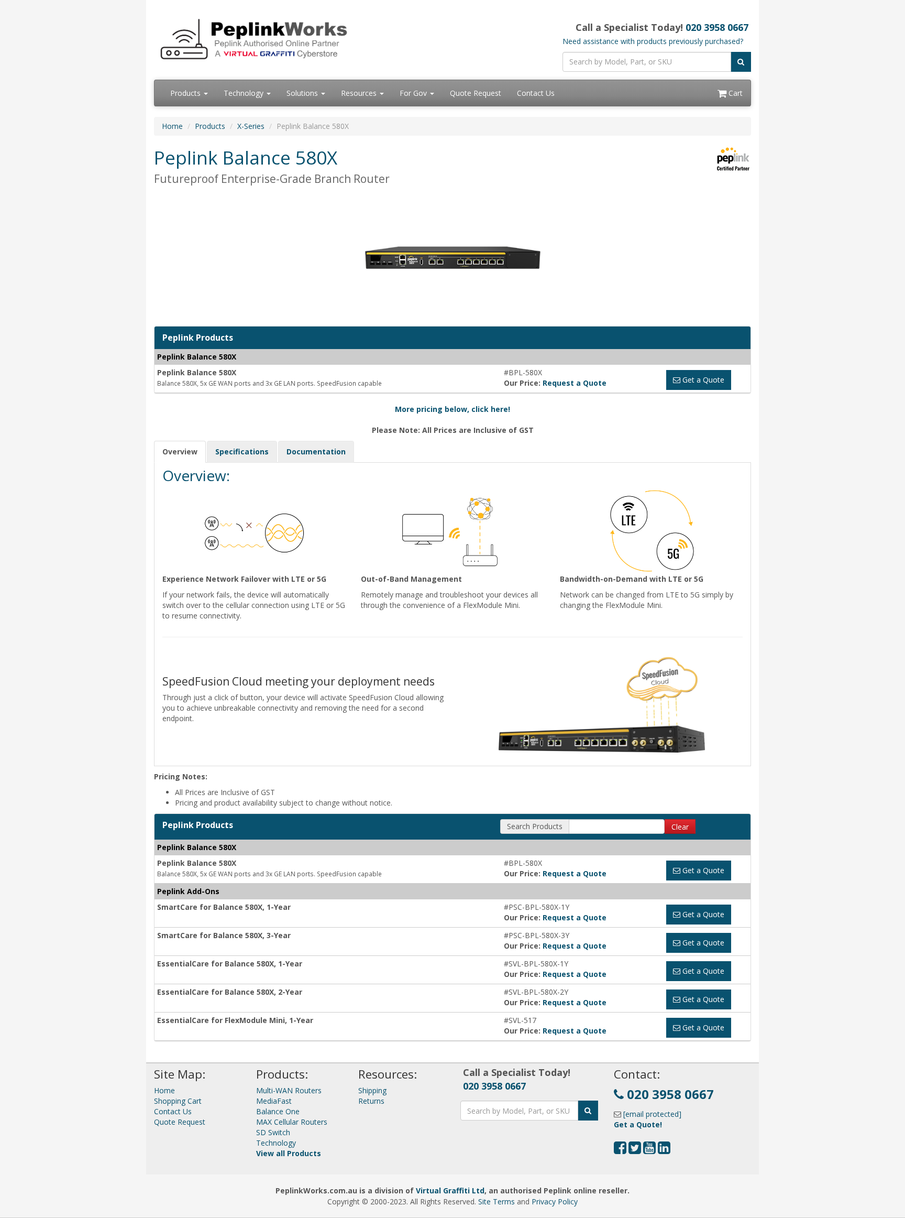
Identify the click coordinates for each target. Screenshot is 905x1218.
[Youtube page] (649, 1150)
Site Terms (496, 1201)
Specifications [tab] (242, 451)
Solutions (303, 93)
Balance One (278, 1111)
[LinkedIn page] (664, 1150)
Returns (371, 1101)
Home (172, 126)
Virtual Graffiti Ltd (450, 1190)
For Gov (414, 93)
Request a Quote (574, 383)
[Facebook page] (620, 1150)
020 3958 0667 (717, 27)
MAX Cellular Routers (291, 1122)
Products (186, 93)
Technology (245, 93)
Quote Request (475, 93)
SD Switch (273, 1132)
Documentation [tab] (316, 451)
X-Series (250, 126)
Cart (734, 93)
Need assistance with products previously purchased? (652, 41)
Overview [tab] (179, 451)
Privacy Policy (555, 1201)
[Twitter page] (634, 1150)
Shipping (372, 1090)
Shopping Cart (178, 1101)
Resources (360, 93)
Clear (680, 827)
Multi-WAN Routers (289, 1090)
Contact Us (536, 93)
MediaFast (274, 1101)
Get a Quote (702, 380)
